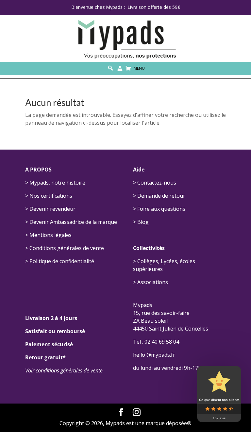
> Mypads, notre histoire (55, 182)
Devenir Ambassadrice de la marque (73, 221)
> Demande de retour (159, 195)
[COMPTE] (120, 68)
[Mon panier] (128, 68)
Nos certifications (50, 195)
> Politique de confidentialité (59, 261)
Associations (152, 282)
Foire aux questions (161, 208)
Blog (143, 221)
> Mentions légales (48, 235)
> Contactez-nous (154, 182)
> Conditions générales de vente (64, 248)
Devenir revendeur (52, 208)
